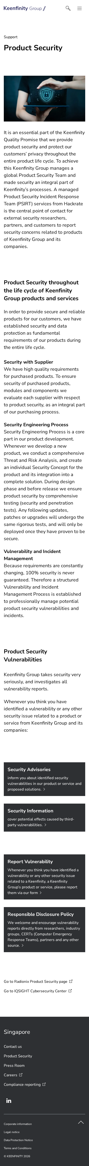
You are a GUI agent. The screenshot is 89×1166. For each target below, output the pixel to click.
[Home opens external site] (25, 8)
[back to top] (81, 1122)
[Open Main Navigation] (79, 8)
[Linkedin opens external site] (8, 1100)
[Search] (68, 8)
